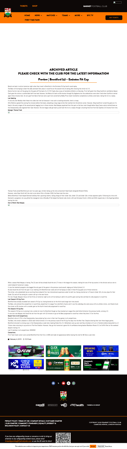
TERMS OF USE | (24, 421)
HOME (27, 15)
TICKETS (23, 6)
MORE (77, 15)
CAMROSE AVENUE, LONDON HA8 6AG (107, 424)
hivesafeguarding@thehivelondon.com (18, 441)
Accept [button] (93, 446)
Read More (108, 446)
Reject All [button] (101, 446)
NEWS (37, 15)
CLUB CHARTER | (12, 423)
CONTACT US (25, 426)
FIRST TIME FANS (32, 20)
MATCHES (51, 15)
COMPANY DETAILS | (37, 421)
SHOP (34, 6)
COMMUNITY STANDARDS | (28, 423)
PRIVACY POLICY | (11, 421)
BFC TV (90, 15)
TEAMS (65, 15)
